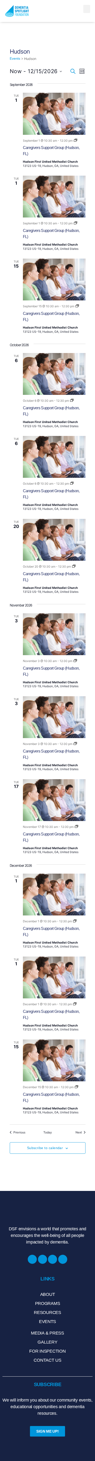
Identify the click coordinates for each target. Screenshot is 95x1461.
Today (47, 1132)
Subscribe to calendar (45, 1148)
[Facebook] (32, 1259)
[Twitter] (62, 1259)
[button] (86, 9)
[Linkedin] (52, 1259)
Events (15, 58)
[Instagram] (42, 1259)
